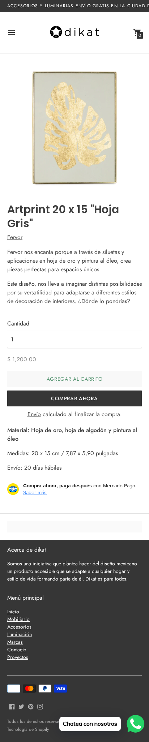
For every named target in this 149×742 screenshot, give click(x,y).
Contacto (16, 649)
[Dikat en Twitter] (21, 706)
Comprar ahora (74, 398)
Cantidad (18, 323)
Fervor (14, 237)
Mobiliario (18, 619)
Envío (34, 414)
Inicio (13, 611)
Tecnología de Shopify (28, 729)
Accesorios (19, 626)
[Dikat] (74, 33)
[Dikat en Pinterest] (31, 706)
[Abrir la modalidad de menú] (11, 32)
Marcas (15, 642)
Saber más (35, 492)
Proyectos (17, 657)
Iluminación (19, 634)
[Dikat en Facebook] (12, 706)
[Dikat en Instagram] (40, 706)
